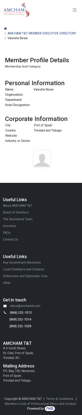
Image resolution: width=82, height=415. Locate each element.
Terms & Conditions (59, 399)
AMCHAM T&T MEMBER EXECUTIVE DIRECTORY (42, 33)
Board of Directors (16, 212)
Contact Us (10, 239)
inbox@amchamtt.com (25, 306)
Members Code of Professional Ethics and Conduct (40, 404)
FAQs (7, 233)
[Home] (5, 28)
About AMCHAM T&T (17, 206)
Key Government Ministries (22, 262)
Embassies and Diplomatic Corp (25, 276)
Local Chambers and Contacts (23, 269)
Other (7, 283)
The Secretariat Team (17, 219)
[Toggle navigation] (74, 10)
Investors (9, 226)
